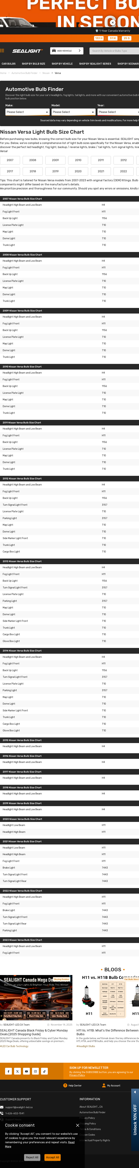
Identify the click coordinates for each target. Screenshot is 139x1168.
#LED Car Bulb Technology (14, 1046)
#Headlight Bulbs (85, 1046)
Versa (58, 73)
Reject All (32, 1157)
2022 (123, 171)
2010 (78, 160)
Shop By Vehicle (62, 63)
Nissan (46, 73)
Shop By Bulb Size (33, 63)
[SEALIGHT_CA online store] (27, 49)
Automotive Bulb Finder (24, 73)
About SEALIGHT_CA (91, 1106)
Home (3, 73)
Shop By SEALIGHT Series (95, 63)
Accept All (52, 1157)
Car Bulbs (8, 63)
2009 (55, 160)
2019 (55, 171)
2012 (124, 160)
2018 (33, 171)
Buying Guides (61, 979)
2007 (10, 160)
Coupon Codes (87, 1134)
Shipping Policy (88, 1123)
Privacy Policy (77, 1075)
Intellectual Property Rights (95, 1140)
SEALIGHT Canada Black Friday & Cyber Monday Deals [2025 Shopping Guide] (34, 1032)
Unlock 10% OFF (135, 1119)
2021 (101, 171)
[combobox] (27, 112)
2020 (78, 171)
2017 (10, 171)
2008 (32, 160)
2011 (101, 160)
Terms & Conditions (90, 1129)
